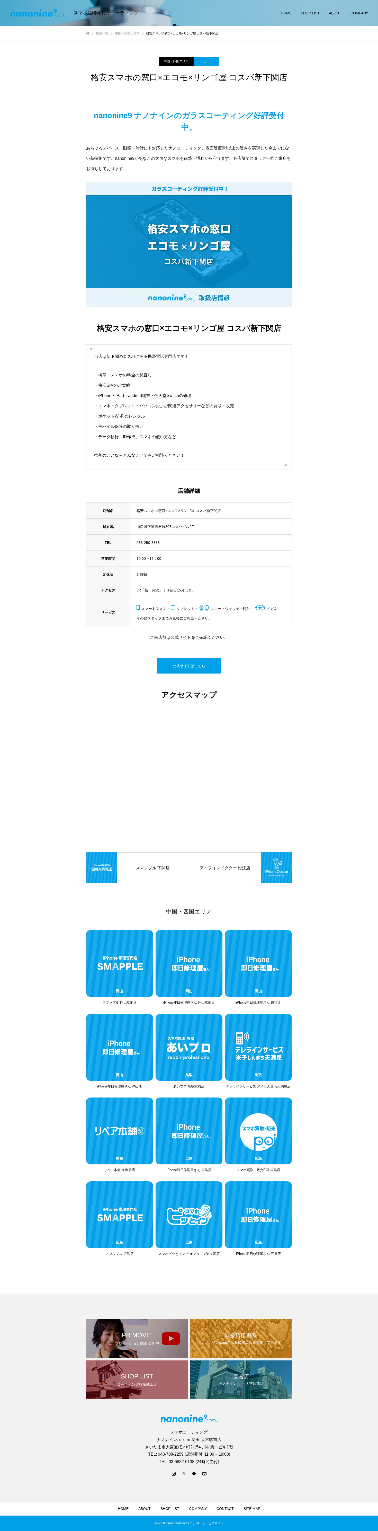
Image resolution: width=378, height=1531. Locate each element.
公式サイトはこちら (189, 666)
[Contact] (204, 1473)
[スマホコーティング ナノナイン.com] (38, 13)
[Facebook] (194, 1473)
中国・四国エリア (176, 61)
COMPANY (359, 13)
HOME (286, 13)
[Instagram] (173, 1473)
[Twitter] (183, 1473)
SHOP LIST (310, 13)
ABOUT (335, 13)
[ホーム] (87, 33)
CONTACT (225, 1509)
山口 (206, 61)
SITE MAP (252, 1509)
